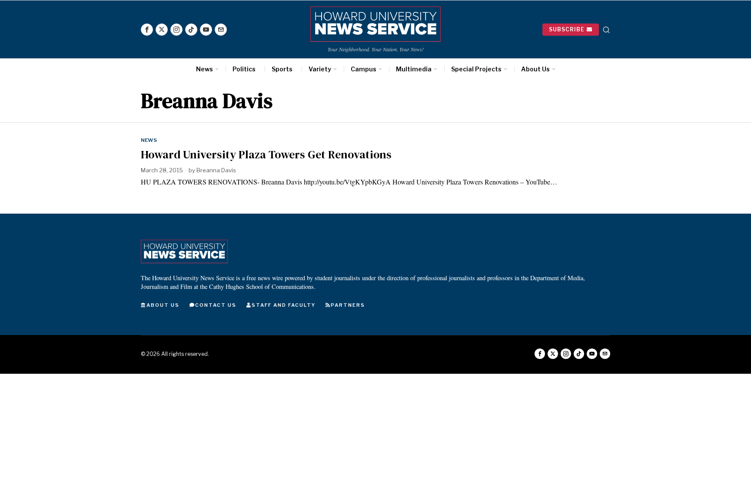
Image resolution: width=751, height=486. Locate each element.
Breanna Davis (216, 170)
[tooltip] (147, 29)
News (149, 140)
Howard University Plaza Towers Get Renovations (266, 154)
